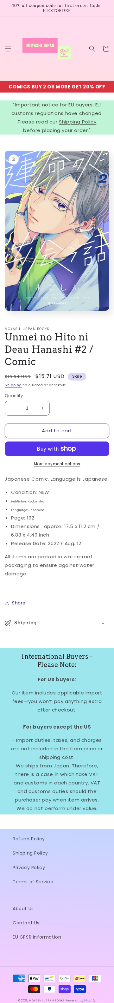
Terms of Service (33, 882)
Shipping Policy (77, 121)
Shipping (13, 385)
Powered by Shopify (81, 1000)
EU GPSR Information (37, 937)
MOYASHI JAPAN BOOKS (46, 1000)
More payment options (57, 463)
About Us (23, 908)
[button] (8, 49)
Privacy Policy (29, 867)
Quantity (14, 396)
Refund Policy (29, 839)
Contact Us (26, 923)
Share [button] (19, 603)
